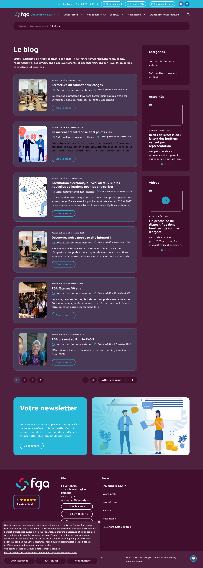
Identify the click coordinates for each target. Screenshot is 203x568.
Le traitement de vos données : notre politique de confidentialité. (40, 552)
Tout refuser (50, 561)
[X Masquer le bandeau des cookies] (99, 522)
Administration (134, 561)
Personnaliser (82, 561)
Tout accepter (19, 561)
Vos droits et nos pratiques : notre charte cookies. (32, 548)
